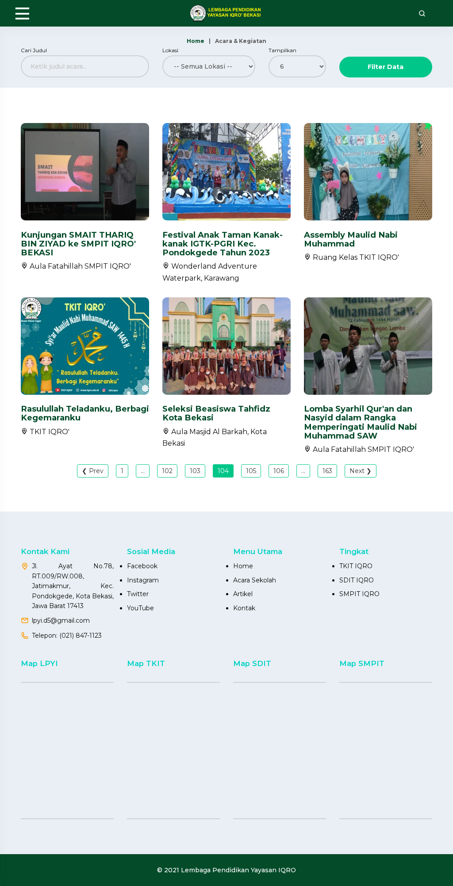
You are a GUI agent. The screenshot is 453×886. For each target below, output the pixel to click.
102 (167, 471)
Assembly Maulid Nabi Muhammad (351, 239)
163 (327, 471)
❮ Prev (93, 471)
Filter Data (385, 67)
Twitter (138, 594)
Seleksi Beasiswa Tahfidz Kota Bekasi (216, 413)
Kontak (244, 608)
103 (195, 471)
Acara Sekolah (254, 580)
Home (195, 41)
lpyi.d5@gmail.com (61, 620)
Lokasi (170, 50)
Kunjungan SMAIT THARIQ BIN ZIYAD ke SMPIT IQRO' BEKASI (78, 244)
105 (251, 471)
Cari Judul (34, 50)
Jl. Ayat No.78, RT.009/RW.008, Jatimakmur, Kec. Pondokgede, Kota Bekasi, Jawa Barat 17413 (73, 586)
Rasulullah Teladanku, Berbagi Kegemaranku (85, 413)
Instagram (143, 580)
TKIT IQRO (355, 566)
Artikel (243, 594)
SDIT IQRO (356, 580)
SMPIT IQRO (359, 594)
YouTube (140, 608)
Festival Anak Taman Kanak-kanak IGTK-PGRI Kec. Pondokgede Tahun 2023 (222, 244)
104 (223, 471)
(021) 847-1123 (80, 635)
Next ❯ (360, 471)
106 (278, 471)
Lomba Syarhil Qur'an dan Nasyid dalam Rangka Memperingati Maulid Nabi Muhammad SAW (360, 422)
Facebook (142, 566)
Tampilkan (282, 50)
